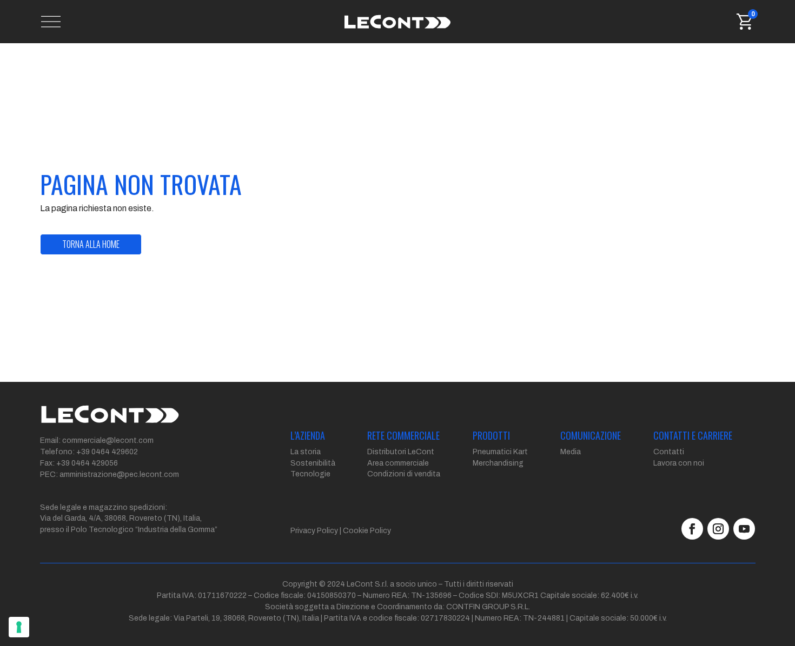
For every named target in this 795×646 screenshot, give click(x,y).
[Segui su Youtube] (744, 529)
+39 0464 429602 (107, 452)
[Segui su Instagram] (718, 529)
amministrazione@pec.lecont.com (119, 474)
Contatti (668, 452)
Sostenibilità (312, 463)
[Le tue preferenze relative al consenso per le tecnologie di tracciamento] (19, 627)
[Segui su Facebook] (692, 529)
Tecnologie (310, 474)
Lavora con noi (678, 463)
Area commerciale (398, 463)
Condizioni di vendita (403, 474)
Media (570, 452)
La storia (305, 452)
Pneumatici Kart (500, 452)
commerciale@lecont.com (108, 440)
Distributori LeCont (400, 452)
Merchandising (498, 463)
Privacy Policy (314, 531)
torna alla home (91, 244)
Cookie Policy (367, 531)
